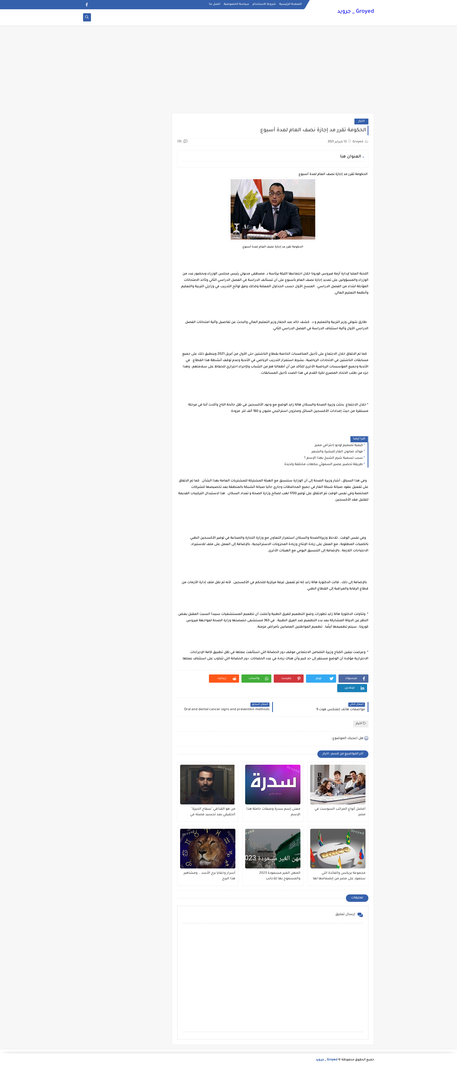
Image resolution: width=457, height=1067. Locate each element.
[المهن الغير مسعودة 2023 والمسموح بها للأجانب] (272, 848)
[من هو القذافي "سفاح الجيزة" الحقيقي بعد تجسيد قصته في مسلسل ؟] (207, 784)
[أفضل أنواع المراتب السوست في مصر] (337, 784)
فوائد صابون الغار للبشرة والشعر (337, 452)
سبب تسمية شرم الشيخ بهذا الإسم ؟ (333, 458)
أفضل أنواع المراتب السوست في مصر (339, 812)
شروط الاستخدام (264, 4)
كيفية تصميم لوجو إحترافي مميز (339, 445)
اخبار (361, 121)
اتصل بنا (214, 4)
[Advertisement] (228, 72)
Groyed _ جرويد (355, 12)
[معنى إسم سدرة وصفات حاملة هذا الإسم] (272, 784)
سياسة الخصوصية (236, 4)
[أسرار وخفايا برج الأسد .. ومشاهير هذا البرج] (207, 848)
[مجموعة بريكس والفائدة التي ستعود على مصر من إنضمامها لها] (337, 848)
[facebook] (86, 4)
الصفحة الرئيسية (290, 4)
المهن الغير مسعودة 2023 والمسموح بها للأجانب (279, 876)
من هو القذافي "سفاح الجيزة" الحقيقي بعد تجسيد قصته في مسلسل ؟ (212, 812)
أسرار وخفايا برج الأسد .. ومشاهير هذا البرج (209, 876)
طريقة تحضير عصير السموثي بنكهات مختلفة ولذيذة (323, 464)
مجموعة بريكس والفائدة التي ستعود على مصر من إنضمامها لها (339, 876)
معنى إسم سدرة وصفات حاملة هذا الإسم (273, 812)
